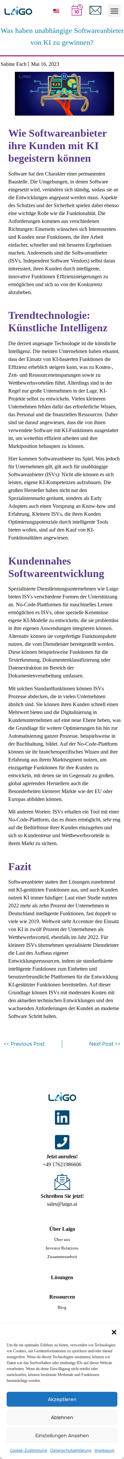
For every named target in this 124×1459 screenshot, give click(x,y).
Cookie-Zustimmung (28, 1450)
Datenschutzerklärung (70, 1450)
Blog (62, 1307)
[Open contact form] (95, 10)
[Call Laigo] (62, 1142)
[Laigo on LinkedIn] (62, 1117)
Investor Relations (62, 1248)
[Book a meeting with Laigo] (77, 9)
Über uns (62, 1239)
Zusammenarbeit (62, 1256)
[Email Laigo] (62, 1181)
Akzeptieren (62, 1399)
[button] (114, 1332)
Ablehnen (62, 1417)
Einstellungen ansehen (62, 1435)
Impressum (104, 1450)
